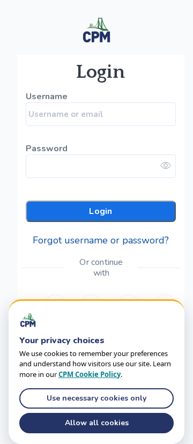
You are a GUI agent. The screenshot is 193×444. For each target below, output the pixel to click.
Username (46, 96)
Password (46, 148)
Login (100, 211)
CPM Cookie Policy (89, 374)
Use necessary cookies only (96, 398)
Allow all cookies (97, 423)
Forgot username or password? (101, 240)
